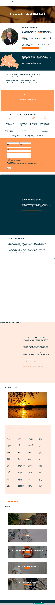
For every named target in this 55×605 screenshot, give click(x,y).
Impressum (24, 601)
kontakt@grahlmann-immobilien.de (43, 602)
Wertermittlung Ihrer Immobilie (37, 32)
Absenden (8, 168)
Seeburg (45, 355)
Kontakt (20, 601)
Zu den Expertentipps (27, 584)
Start (8, 601)
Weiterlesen (27, 519)
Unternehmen (30, 601)
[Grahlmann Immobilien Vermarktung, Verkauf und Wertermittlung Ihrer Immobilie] (11, 2)
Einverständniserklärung (10, 162)
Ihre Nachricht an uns (10, 152)
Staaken (23, 346)
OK (33, 603)
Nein (35, 603)
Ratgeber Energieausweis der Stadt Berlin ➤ (11, 501)
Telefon (8, 149)
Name (8, 141)
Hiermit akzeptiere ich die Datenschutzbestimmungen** (15, 160)
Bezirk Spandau (33, 339)
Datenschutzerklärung (13, 601)
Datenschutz (9, 159)
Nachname (20, 144)
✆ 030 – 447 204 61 (7, 506)
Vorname (8, 144)
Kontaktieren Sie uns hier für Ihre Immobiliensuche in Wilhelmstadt (32, 210)
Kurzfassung (31, 366)
